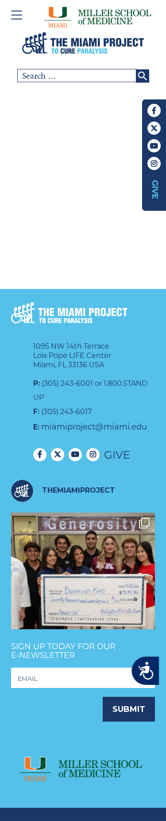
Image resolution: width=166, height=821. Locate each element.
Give (155, 189)
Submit (128, 709)
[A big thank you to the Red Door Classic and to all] (83, 584)
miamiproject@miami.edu (94, 427)
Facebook (154, 110)
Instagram (154, 163)
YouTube (154, 145)
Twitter (154, 128)
